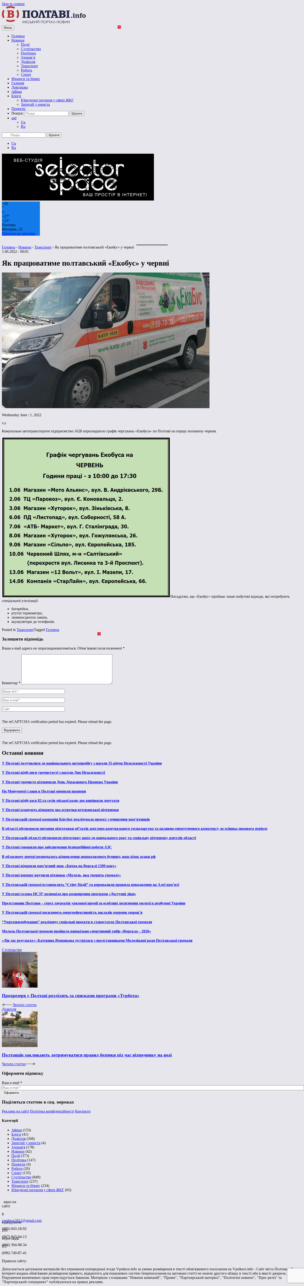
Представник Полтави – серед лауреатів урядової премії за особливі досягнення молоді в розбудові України (93, 903)
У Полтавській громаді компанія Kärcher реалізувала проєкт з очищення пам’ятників (76, 819)
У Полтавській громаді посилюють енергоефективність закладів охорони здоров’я (72, 912)
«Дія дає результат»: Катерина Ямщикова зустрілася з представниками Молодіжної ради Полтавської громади (97, 940)
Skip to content (13, 4)
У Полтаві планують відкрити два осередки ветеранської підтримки (60, 810)
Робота (26, 70)
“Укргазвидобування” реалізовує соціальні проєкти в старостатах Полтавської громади (77, 922)
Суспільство (31, 49)
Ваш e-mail (12, 1083)
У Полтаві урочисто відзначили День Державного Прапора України (60, 782)
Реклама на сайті (15, 1111)
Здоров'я (18, 1147)
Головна (18, 36)
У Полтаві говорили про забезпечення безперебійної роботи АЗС (57, 847)
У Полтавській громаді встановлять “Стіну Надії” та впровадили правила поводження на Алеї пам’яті (90, 885)
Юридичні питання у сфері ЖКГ (47, 100)
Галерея (17, 83)
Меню (8, 27)
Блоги (16, 96)
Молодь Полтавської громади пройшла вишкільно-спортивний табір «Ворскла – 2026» (76, 931)
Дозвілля (28, 62)
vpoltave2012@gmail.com (22, 1221)
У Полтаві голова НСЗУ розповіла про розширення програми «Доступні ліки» (69, 894)
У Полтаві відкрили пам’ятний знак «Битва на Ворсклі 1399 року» (59, 866)
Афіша (16, 92)
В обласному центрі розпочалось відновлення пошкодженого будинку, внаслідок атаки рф (79, 857)
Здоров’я (28, 57)
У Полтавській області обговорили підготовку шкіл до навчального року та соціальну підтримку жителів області (99, 838)
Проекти (18, 109)
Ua (23, 122)
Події (25, 45)
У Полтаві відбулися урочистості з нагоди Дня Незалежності (53, 772)
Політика (28, 53)
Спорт (26, 74)
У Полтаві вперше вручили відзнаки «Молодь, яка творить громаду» (61, 875)
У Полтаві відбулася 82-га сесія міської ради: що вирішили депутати (60, 800)
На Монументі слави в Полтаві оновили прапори (44, 791)
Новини (17, 40)
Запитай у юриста (35, 104)
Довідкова (19, 87)
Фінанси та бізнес (25, 79)
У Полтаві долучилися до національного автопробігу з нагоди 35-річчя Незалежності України (82, 763)
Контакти (82, 1111)
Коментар (11, 683)
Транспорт (29, 66)
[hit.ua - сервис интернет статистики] (2, 1200)
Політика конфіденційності (52, 1111)
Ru (23, 126)
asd (13, 118)
